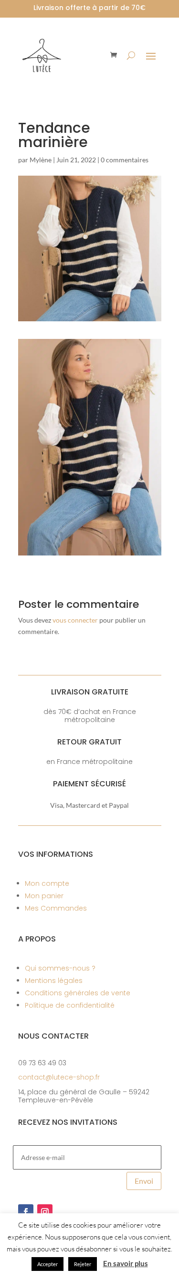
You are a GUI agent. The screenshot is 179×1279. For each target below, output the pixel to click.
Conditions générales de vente (77, 993)
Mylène (41, 160)
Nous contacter (53, 1036)
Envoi (144, 1180)
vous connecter (75, 620)
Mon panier (44, 896)
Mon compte (47, 883)
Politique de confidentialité (70, 1005)
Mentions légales (54, 980)
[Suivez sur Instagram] (45, 1212)
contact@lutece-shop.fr (59, 1077)
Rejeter (82, 1264)
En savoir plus (125, 1263)
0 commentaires (124, 160)
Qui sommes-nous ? (60, 968)
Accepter (47, 1264)
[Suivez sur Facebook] (25, 1212)
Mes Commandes (56, 908)
